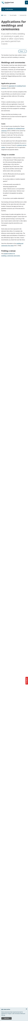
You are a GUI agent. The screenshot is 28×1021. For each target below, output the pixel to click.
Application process (8, 83)
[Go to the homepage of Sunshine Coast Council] (12, 2)
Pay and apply (13, 15)
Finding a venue (8, 251)
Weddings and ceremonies (13, 62)
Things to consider (8, 155)
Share (21, 51)
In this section (9, 9)
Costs (3, 124)
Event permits (23, 15)
